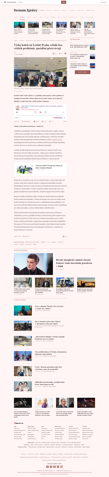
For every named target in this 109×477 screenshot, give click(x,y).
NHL (42, 439)
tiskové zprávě (57, 140)
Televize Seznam (56, 457)
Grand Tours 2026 (32, 439)
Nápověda (43, 454)
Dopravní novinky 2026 (87, 432)
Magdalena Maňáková (50, 325)
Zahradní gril (77, 445)
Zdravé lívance (58, 432)
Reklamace (28, 244)
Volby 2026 (16, 428)
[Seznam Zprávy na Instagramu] (54, 467)
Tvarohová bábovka (59, 434)
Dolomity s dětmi (73, 439)
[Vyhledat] (63, 2)
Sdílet (62, 53)
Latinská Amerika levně (74, 437)
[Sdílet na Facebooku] (63, 236)
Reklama (60, 454)
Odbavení (53, 242)
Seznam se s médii (67, 457)
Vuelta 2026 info (31, 428)
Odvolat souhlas (46, 460)
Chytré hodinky (77, 447)
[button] (19, 25)
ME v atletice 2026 (45, 434)
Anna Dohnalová (49, 371)
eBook (56, 53)
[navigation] (2, 2)
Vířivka (82, 445)
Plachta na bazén (39, 445)
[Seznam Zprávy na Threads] (58, 467)
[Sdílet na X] (66, 236)
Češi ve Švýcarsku (73, 434)
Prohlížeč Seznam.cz (45, 457)
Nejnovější (75, 39)
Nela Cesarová (48, 341)
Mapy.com (38, 442)
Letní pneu (58, 447)
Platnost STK (85, 439)
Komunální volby (18, 439)
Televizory (70, 447)
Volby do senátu (17, 437)
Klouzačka (58, 445)
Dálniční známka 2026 (87, 430)
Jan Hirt (29, 432)
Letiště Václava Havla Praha (32, 242)
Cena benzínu (63, 442)
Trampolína (46, 445)
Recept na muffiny (59, 430)
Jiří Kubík (46, 310)
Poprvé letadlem (73, 430)
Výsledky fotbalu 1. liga (46, 430)
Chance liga (44, 428)
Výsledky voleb (17, 432)
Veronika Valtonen (49, 356)
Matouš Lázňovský (49, 386)
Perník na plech (58, 439)
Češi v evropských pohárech (74, 442)
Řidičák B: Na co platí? (87, 434)
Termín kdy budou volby (19, 434)
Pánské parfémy (86, 447)
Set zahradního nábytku (67, 445)
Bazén (32, 445)
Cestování (60, 242)
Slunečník (52, 445)
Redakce (55, 454)
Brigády (35, 244)
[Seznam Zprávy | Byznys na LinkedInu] (61, 467)
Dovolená (21, 244)
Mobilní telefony (32, 447)
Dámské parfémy (50, 447)
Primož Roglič (31, 437)
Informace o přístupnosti (80, 454)
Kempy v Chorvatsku (74, 428)
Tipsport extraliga (45, 432)
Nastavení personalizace (59, 460)
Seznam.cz (104, 2)
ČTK (15, 52)
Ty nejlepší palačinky (60, 428)
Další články (82, 72)
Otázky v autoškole (86, 437)
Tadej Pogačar (31, 434)
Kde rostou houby (55, 442)
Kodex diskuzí (77, 457)
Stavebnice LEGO (41, 447)
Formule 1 (43, 437)
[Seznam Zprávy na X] (51, 467)
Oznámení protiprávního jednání (29, 457)
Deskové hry (64, 447)
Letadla (16, 244)
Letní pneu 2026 (86, 428)
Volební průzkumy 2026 (19, 430)
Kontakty (49, 454)
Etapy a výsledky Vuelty (33, 430)
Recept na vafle (58, 437)
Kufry (48, 242)
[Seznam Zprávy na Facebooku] (47, 467)
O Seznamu (31, 454)
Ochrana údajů (68, 454)
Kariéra (37, 454)
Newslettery (84, 457)
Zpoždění (43, 242)
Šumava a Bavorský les (74, 432)
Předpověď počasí (46, 442)
